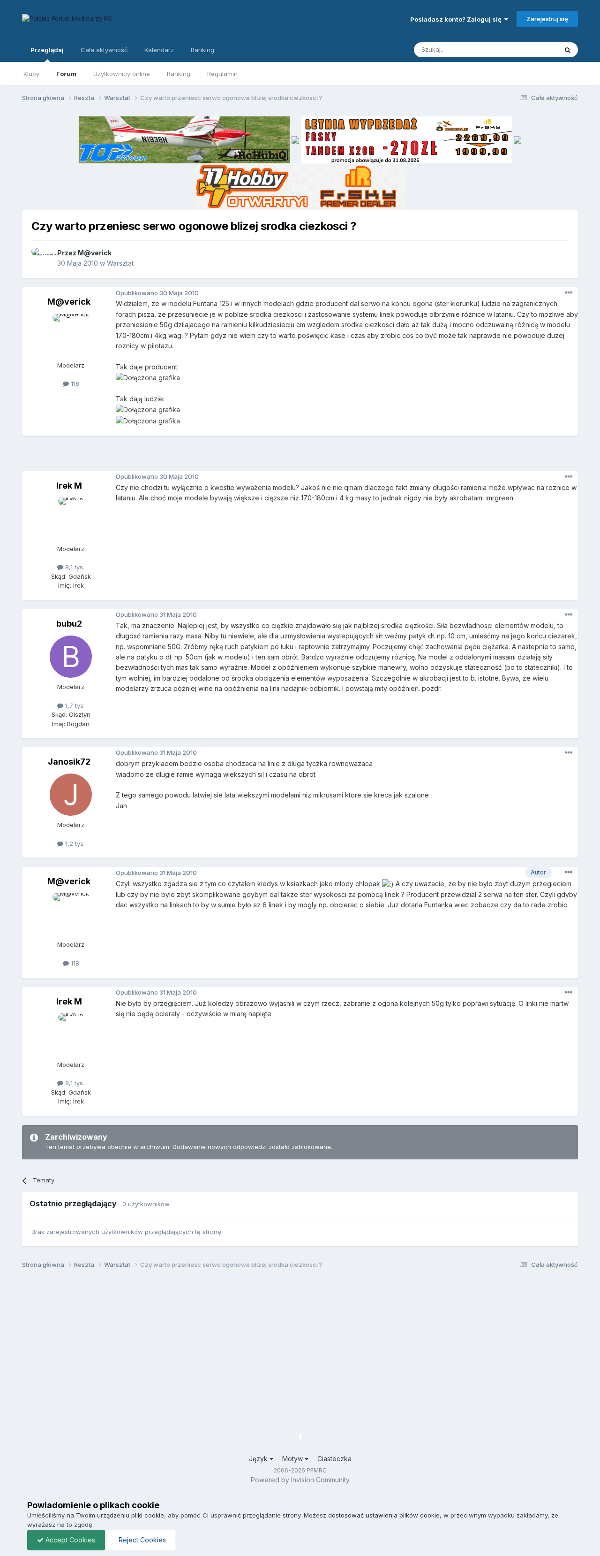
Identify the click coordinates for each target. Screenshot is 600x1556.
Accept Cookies (69, 1540)
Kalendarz (159, 50)
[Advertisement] (300, 456)
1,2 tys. (74, 843)
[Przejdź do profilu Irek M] (71, 519)
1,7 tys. (74, 705)
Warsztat (120, 263)
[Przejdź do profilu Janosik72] (71, 795)
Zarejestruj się (547, 19)
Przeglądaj (47, 50)
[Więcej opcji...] (568, 293)
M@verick (95, 253)
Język (259, 1459)
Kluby (31, 73)
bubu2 (69, 624)
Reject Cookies (141, 1540)
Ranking (178, 73)
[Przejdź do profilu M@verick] (41, 258)
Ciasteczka (334, 1459)
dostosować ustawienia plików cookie (384, 1515)
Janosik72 (69, 762)
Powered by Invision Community (300, 1480)
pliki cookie (147, 1515)
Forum (66, 73)
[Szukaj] (567, 49)
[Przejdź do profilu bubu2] (71, 657)
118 (74, 383)
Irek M (69, 486)
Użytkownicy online (121, 73)
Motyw (293, 1459)
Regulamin (222, 73)
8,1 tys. (73, 567)
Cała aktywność (104, 50)
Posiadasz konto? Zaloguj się (457, 19)
